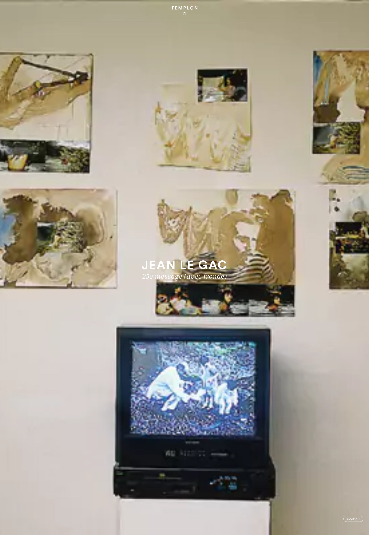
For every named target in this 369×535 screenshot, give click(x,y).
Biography (353, 519)
